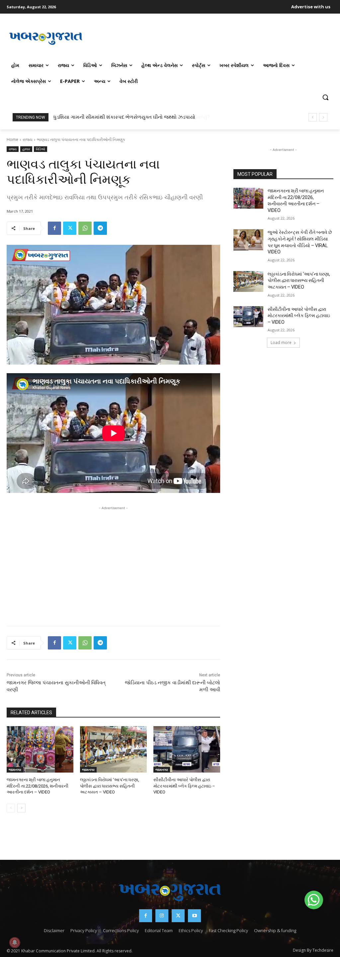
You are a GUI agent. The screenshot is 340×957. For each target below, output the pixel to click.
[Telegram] (100, 228)
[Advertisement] (209, 38)
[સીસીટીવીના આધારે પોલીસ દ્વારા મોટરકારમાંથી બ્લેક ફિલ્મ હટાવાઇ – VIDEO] (186, 749)
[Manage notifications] (14, 942)
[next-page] (21, 808)
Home (12, 139)
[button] (325, 97)
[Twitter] (69, 228)
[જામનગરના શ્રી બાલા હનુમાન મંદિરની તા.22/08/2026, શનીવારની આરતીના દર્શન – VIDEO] (40, 749)
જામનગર (15, 769)
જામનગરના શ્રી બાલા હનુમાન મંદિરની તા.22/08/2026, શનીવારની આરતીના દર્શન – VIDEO (37, 785)
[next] (323, 117)
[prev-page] (11, 808)
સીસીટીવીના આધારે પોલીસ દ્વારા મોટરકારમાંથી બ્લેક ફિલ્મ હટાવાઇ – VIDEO (184, 785)
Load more (281, 342)
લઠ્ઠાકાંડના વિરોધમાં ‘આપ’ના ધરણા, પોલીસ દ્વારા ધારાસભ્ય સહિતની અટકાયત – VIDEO (109, 785)
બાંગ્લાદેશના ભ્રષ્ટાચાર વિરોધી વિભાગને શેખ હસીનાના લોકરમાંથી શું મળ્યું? (128, 117)
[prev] (312, 117)
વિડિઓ (40, 149)
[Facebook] (54, 228)
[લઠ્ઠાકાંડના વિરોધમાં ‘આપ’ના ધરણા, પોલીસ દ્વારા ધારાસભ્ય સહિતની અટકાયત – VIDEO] (113, 749)
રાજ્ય (28, 139)
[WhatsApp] (85, 228)
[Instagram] (161, 915)
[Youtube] (194, 915)
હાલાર (26, 149)
